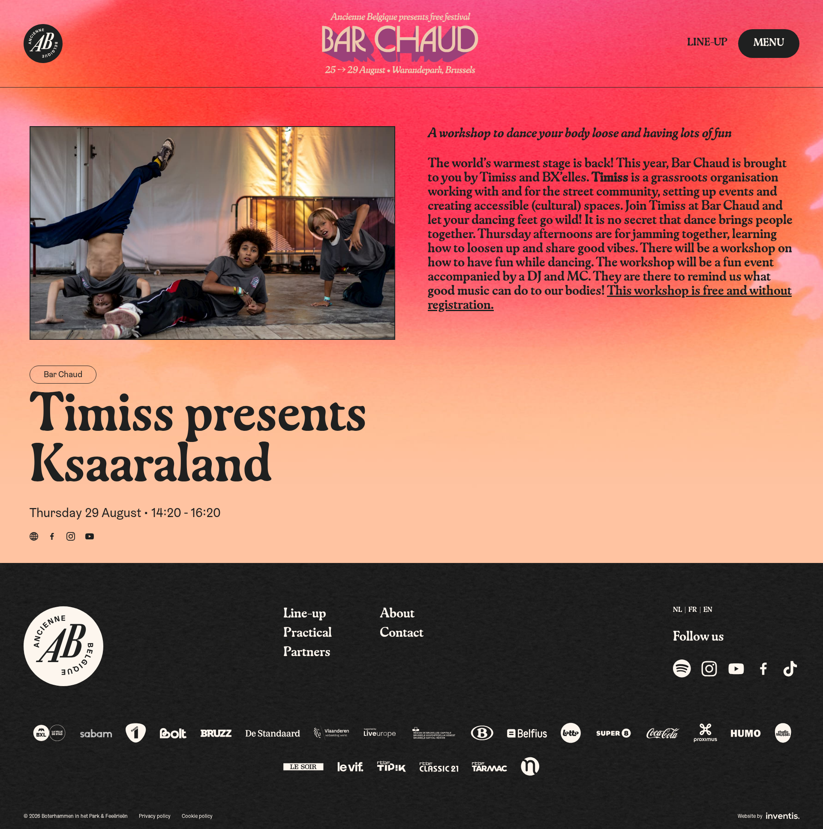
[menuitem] (677, 610)
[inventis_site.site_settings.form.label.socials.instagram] (709, 668)
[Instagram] (71, 536)
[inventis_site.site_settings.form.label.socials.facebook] (763, 668)
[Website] (34, 536)
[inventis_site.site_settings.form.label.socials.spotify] (682, 668)
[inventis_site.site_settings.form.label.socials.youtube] (736, 668)
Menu (769, 43)
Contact (402, 633)
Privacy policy (155, 816)
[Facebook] (52, 536)
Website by (751, 816)
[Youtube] (89, 536)
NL (677, 610)
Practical (307, 633)
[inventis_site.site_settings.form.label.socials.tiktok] (790, 668)
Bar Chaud (63, 375)
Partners (306, 652)
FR (692, 610)
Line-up (707, 43)
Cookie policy (197, 816)
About (397, 614)
